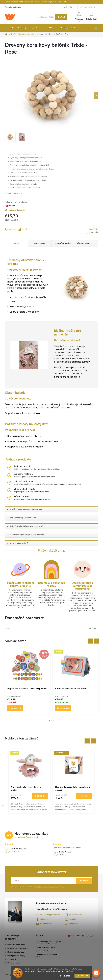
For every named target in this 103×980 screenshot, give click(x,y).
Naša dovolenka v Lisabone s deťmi (47, 955)
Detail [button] (84, 796)
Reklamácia (11, 959)
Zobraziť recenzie (32, 837)
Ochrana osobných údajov (17, 948)
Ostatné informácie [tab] (63, 243)
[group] (29, 781)
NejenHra (44, 919)
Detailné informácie (12, 193)
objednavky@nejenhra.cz (50, 915)
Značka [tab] (39, 243)
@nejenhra (73, 923)
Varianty (13, 708)
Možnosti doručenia (17, 210)
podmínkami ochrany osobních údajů (49, 887)
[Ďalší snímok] (96, 95)
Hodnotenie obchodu (15, 952)
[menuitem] (25, 28)
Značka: (93, 229)
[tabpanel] (28, 682)
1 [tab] (49, 720)
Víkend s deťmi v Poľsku (45, 947)
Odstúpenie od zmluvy (16, 955)
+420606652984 (75, 915)
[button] (96, 973)
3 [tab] (53, 720)
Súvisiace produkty (85, 243)
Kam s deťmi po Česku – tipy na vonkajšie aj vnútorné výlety (48, 942)
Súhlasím (84, 976)
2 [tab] (51, 720)
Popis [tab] (16, 243)
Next (96, 641)
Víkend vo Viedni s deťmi (45, 951)
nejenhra (72, 919)
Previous (90, 641)
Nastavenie (64, 975)
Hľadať (61, 17)
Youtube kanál (46, 923)
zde (71, 971)
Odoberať (84, 880)
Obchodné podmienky (13, 7)
